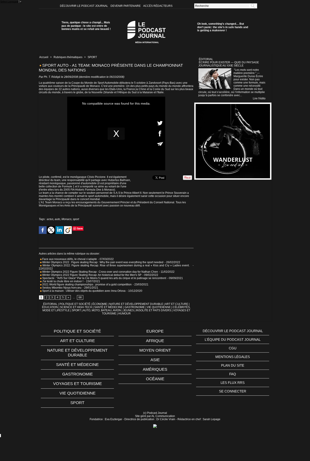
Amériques (155, 369)
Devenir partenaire (126, 5)
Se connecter (232, 391)
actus (50, 219)
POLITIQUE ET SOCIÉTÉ (74, 304)
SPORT (92, 57)
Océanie (155, 379)
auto (57, 219)
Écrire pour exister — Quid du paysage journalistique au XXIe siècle (228, 64)
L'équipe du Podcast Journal (233, 339)
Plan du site (232, 365)
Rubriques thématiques (68, 57)
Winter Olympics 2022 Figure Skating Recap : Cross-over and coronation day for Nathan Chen (100, 271)
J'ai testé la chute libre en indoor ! (62, 281)
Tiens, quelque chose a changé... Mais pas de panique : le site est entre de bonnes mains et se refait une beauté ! (86, 26)
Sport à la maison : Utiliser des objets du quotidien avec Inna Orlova (83, 290)
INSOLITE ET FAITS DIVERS (153, 310)
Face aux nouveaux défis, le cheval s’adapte (70, 259)
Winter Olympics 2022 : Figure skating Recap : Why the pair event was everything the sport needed (102, 262)
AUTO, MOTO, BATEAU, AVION (102, 310)
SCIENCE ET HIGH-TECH (76, 307)
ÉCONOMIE (99, 304)
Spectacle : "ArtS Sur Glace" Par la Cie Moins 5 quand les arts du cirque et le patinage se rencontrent (104, 278)
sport (76, 219)
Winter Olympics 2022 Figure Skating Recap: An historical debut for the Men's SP (91, 275)
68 (80, 297)
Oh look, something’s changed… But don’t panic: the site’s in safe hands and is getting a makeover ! (222, 27)
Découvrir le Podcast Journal (84, 5)
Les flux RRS (233, 383)
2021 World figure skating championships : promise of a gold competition (87, 284)
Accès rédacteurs (157, 5)
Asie (155, 360)
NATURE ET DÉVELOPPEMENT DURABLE (136, 304)
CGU (232, 348)
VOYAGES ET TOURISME (77, 383)
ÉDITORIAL (50, 304)
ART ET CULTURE (176, 304)
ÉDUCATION (50, 307)
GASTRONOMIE (135, 307)
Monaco (66, 219)
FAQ (232, 374)
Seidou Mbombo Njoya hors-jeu (61, 287)
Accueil (43, 57)
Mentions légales (232, 357)
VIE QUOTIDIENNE (159, 307)
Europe (155, 331)
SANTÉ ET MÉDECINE (108, 307)
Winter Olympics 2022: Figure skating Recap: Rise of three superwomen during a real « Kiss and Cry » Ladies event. (116, 265)
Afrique (155, 340)
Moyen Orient (155, 350)
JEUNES (128, 310)
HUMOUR (124, 313)
